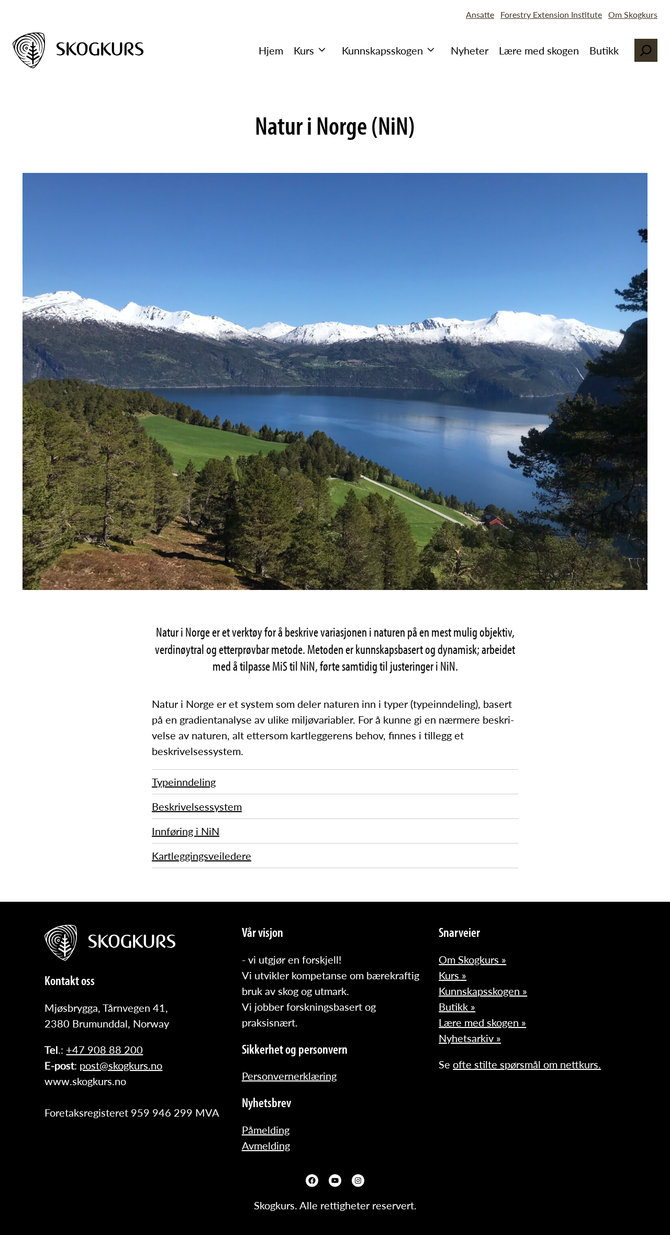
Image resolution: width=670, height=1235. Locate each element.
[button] (312, 50)
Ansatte (480, 14)
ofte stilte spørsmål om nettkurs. (527, 1064)
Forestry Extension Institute (551, 14)
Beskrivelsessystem (197, 806)
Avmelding (266, 1145)
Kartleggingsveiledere (201, 855)
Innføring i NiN (185, 831)
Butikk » (457, 1006)
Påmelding (265, 1129)
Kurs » (452, 975)
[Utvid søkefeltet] (645, 50)
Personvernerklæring (289, 1075)
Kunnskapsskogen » (483, 990)
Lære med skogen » (482, 1022)
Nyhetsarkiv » (470, 1038)
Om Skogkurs (632, 14)
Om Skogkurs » (472, 959)
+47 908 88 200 (104, 1049)
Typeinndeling (184, 781)
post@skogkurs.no (121, 1065)
